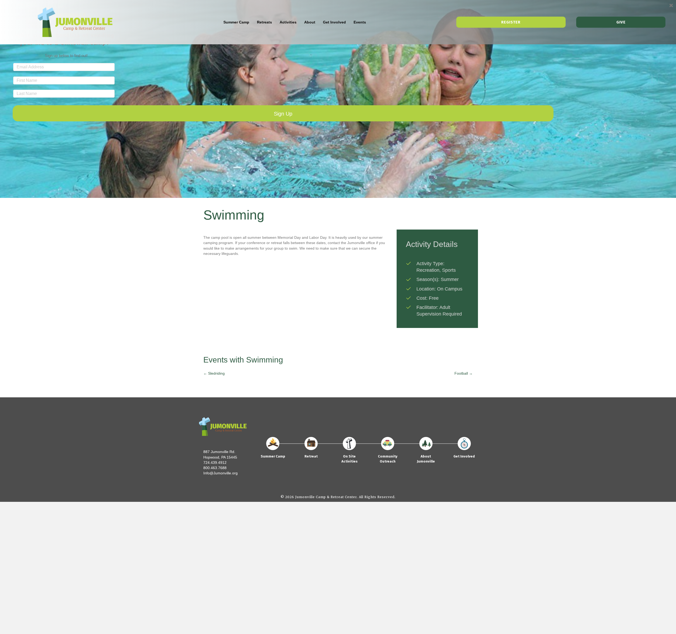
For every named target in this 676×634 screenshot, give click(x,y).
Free (434, 298)
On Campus (449, 289)
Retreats (264, 22)
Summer (450, 279)
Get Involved (334, 22)
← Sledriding (214, 373)
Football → (463, 373)
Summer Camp (236, 22)
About (309, 22)
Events (360, 22)
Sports (449, 270)
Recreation (427, 270)
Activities (288, 22)
